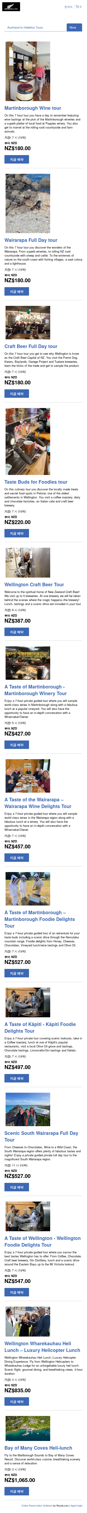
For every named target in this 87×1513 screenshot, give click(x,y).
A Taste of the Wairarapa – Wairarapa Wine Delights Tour (37, 802)
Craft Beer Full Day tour (30, 346)
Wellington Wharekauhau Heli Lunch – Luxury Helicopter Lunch (42, 1346)
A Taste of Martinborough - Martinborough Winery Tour (35, 689)
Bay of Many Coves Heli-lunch (38, 1447)
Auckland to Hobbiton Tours (25, 27)
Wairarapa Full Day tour (30, 239)
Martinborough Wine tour (32, 107)
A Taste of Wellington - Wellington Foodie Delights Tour (42, 1241)
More (73, 27)
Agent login (77, 1505)
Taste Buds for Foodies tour (35, 481)
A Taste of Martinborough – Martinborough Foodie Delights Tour (39, 919)
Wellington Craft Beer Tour (34, 584)
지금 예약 (16, 159)
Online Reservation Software (36, 1505)
